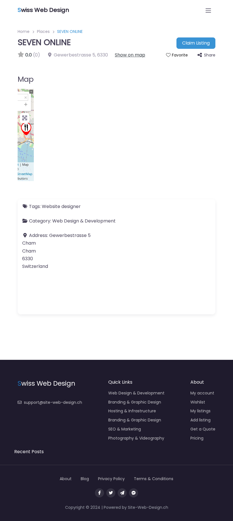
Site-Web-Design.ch (148, 507)
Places (43, 31)
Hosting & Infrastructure (132, 411)
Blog (85, 479)
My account (202, 393)
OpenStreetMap (20, 174)
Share (209, 55)
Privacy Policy (111, 479)
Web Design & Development (84, 221)
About (66, 479)
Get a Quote (202, 429)
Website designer (61, 206)
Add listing (200, 420)
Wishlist (197, 402)
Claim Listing (196, 43)
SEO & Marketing (124, 429)
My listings (200, 411)
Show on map (130, 55)
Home (24, 31)
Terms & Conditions (153, 479)
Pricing (196, 438)
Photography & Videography (136, 438)
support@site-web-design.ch (53, 402)
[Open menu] (208, 10)
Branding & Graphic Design (134, 402)
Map (26, 79)
